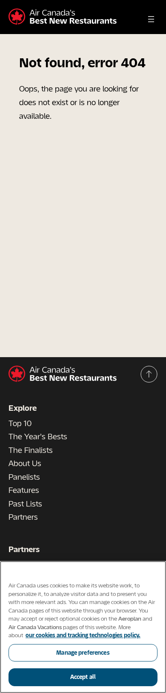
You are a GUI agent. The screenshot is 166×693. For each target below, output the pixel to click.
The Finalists (31, 450)
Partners (23, 517)
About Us (25, 463)
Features (24, 490)
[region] (83, 627)
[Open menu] (151, 19)
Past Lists (25, 503)
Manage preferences (82, 652)
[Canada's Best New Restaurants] (63, 17)
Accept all (83, 677)
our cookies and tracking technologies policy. (83, 635)
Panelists (24, 477)
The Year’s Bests (38, 436)
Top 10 (20, 423)
